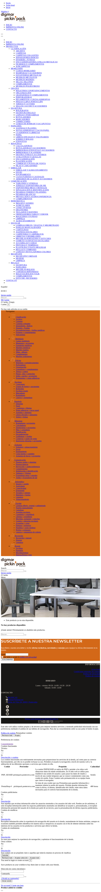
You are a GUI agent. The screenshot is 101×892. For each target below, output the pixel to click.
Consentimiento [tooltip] (7, 744)
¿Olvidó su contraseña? (10, 878)
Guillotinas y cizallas (24, 436)
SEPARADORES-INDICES (27, 57)
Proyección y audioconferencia (28, 467)
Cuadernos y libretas (24, 408)
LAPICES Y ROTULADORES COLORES (33, 252)
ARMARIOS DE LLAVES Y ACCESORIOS (34, 179)
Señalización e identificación (27, 471)
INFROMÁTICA (18, 201)
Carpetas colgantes (23, 324)
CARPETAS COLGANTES (27, 55)
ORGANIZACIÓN (23, 93)
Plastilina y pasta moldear (25, 528)
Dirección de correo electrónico (13, 869)
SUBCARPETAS (23, 66)
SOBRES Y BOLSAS (24, 139)
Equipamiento (21, 451)
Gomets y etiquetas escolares (27, 521)
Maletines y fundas (23, 495)
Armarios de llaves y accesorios (28, 456)
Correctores (20, 384)
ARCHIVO (20, 51)
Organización (21, 367)
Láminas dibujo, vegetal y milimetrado (31, 506)
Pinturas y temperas (23, 525)
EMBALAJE (16, 168)
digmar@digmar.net (15, 700)
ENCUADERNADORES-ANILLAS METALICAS (37, 62)
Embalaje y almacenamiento (27, 447)
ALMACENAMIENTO (25, 221)
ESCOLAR (15, 223)
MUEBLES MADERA (25, 79)
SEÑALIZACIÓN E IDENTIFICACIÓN (32, 190)
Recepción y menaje (24, 538)
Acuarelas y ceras (22, 523)
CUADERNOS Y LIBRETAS (28, 132)
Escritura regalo (22, 391)
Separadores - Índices (24, 326)
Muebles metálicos (23, 348)
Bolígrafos (20, 389)
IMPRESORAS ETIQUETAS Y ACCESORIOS (35, 150)
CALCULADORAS (24, 146)
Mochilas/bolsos (22, 553)
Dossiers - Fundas (23, 328)
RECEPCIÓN (16, 254)
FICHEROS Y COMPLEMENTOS (30, 64)
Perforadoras (21, 365)
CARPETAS (21, 53)
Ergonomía (20, 490)
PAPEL (19, 135)
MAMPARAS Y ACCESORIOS (29, 73)
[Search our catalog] (25, 571)
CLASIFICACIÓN (18, 49)
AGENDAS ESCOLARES (27, 232)
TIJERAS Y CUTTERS (25, 104)
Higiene (19, 540)
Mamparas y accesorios (25, 343)
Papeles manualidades (24, 508)
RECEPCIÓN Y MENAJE (26, 256)
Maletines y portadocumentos (27, 363)
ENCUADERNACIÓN (25, 159)
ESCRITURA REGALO (26, 113)
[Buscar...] (25, 298)
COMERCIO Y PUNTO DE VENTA (31, 163)
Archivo (19, 319)
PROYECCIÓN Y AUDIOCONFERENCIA (33, 196)
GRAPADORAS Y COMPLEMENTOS (32, 95)
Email (3, 654)
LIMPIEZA (20, 219)
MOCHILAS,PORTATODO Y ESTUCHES (33, 238)
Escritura (19, 548)
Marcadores (20, 393)
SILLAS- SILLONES (24, 82)
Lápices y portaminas (24, 398)
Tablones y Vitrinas (23, 473)
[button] (9, 757)
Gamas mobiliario (23, 341)
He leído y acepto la (20, 657)
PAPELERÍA (16, 126)
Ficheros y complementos (26, 332)
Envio (18, 449)
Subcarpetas (20, 335)
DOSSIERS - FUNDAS (25, 60)
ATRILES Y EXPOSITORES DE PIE (31, 185)
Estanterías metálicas (24, 345)
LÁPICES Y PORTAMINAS (27, 115)
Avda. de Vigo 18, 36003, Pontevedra (22, 702)
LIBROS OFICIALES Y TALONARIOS (32, 137)
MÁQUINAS (16, 144)
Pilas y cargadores (23, 430)
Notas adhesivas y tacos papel (27, 410)
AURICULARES (23, 205)
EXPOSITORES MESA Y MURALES (31, 188)
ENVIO (19, 172)
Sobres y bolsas (22, 417)
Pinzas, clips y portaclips (25, 374)
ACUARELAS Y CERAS (26, 243)
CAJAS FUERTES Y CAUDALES (30, 177)
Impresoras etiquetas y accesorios (29, 441)
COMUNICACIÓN (19, 181)
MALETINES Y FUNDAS (26, 216)
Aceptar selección (21, 858)
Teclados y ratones (23, 493)
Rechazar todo (7, 735)
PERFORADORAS (24, 97)
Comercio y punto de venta (26, 439)
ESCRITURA (16, 108)
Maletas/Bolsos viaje (24, 555)
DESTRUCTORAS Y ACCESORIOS (31, 155)
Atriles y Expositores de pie (26, 478)
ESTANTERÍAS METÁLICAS (28, 75)
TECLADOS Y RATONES (27, 212)
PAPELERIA (21, 267)
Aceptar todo (34, 858)
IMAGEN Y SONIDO (25, 203)
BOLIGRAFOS (22, 110)
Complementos (21, 354)
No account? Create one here (12, 885)
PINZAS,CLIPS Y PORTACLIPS (29, 102)
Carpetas (19, 321)
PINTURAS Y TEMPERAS (27, 245)
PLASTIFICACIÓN (24, 161)
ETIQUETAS (21, 141)
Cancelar (5, 855)
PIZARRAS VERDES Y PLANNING (31, 192)
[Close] (2, 36)
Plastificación (21, 432)
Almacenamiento (22, 499)
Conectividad (21, 488)
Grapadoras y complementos (27, 369)
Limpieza (19, 497)
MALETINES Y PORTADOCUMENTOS (33, 91)
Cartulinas (20, 510)
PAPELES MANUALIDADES (28, 227)
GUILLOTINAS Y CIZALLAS (28, 157)
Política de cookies (92, 676)
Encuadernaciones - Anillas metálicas (30, 330)
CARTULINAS (22, 230)
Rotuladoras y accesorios (25, 423)
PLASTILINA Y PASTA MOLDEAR (31, 247)
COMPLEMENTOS (24, 84)
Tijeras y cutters (22, 372)
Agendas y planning (23, 412)
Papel (18, 406)
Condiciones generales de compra (87, 672)
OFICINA (15, 88)
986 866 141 (12, 697)
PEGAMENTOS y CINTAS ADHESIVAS (33, 99)
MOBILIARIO (17, 68)
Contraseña (5, 874)
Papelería (19, 550)
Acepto (17, 735)
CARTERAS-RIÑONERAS (27, 272)
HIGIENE (20, 258)
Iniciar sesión (6, 295)
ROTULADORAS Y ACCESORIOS (31, 148)
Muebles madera (22, 350)
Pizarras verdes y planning (26, 462)
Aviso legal (10, 5)
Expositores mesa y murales (26, 475)
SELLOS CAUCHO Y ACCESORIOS (31, 106)
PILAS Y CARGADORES (26, 166)
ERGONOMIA (22, 210)
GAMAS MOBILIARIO (25, 71)
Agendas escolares (23, 512)
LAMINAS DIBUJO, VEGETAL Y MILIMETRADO (37, 225)
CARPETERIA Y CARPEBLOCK (30, 234)
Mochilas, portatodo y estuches (28, 519)
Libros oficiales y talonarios (26, 415)
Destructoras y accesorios (25, 428)
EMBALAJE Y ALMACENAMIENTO (32, 170)
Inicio (8, 7)
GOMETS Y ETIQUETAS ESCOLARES (32, 241)
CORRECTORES (23, 121)
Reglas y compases (23, 530)
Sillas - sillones (21, 352)
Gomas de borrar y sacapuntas (27, 386)
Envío (8, 3)
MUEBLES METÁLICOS (26, 77)
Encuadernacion (22, 434)
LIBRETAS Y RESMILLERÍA (28, 236)
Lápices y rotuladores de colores (28, 532)
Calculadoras (21, 425)
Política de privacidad (91, 674)
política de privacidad (28, 657)
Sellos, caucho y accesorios (26, 376)
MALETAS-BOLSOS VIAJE (28, 274)
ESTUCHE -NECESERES (26, 278)
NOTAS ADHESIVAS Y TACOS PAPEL (32, 130)
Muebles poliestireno (24, 356)
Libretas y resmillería (24, 517)
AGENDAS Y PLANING (26, 128)
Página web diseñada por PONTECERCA (41, 719)
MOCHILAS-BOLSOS (25, 269)
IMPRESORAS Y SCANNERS (28, 152)
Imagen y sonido (22, 484)
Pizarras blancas (22, 464)
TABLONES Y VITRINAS (27, 183)
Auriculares (20, 486)
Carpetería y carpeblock (25, 514)
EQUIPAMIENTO (23, 174)
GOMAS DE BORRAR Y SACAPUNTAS (33, 124)
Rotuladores (20, 395)
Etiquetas (19, 404)
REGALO (15, 263)
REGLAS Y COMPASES (26, 249)
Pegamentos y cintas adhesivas (28, 378)
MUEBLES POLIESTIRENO (28, 86)
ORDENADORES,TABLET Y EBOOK (32, 214)
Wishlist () (5, 12)
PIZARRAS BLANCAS (25, 194)
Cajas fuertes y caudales (25, 454)
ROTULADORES (23, 117)
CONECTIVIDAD (23, 208)
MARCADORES (23, 119)
